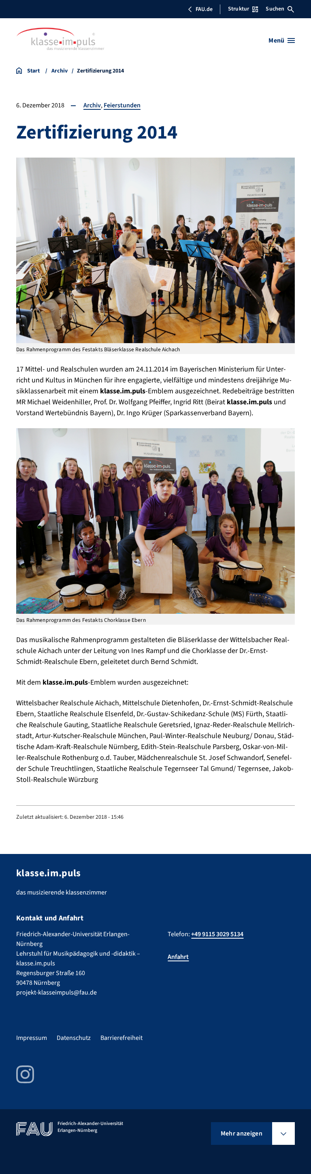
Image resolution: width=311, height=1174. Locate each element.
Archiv (92, 105)
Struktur (238, 9)
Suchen (275, 9)
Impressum (31, 1037)
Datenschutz (74, 1037)
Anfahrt (178, 956)
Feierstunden (122, 105)
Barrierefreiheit (121, 1037)
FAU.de (204, 9)
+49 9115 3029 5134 (217, 934)
